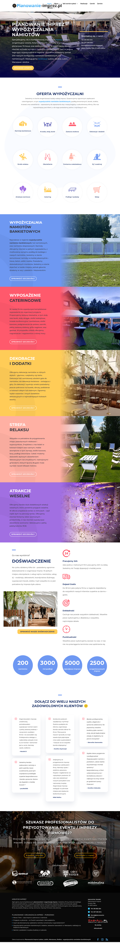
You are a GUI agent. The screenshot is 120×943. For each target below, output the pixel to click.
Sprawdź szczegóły (23, 279)
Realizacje (83, 3)
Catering (47, 197)
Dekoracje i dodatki (97, 132)
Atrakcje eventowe (23, 197)
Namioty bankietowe (23, 131)
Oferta (56, 3)
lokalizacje (42, 59)
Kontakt (50, 8)
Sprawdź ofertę (23, 68)
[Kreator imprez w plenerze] (98, 921)
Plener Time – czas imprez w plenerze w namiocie (30, 917)
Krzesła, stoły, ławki (47, 132)
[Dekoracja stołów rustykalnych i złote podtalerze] (30, 626)
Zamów (100, 3)
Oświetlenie (47, 164)
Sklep (97, 197)
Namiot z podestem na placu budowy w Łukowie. (30, 930)
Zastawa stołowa (72, 132)
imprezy (58, 40)
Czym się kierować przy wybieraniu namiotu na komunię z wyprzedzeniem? (39, 923)
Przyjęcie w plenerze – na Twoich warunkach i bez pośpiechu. (34, 920)
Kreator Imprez (34, 855)
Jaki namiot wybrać (69, 3)
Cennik (92, 3)
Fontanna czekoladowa (72, 164)
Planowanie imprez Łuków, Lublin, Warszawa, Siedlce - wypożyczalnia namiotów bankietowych (58, 939)
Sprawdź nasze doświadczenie (37, 632)
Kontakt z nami (85, 855)
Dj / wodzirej (97, 164)
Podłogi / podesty (72, 197)
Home (49, 3)
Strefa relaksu (23, 164)
